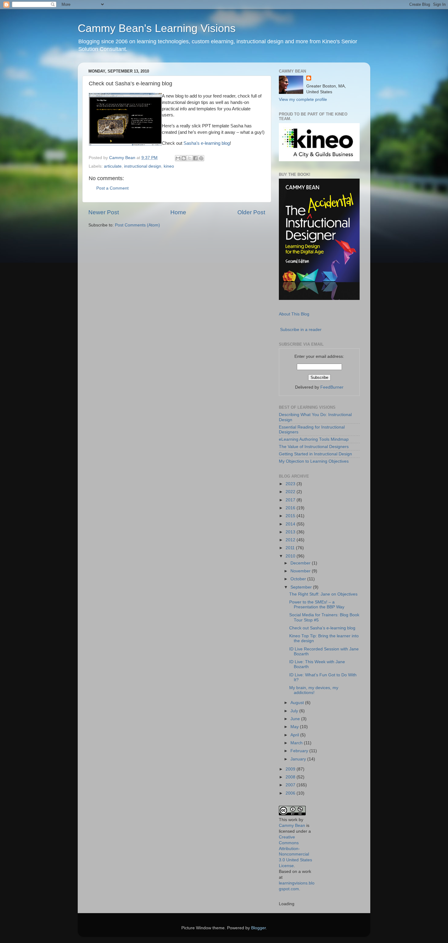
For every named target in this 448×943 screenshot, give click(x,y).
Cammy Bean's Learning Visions (157, 28)
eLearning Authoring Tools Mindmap (314, 439)
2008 (291, 777)
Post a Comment (112, 188)
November (301, 571)
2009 (291, 769)
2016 (291, 508)
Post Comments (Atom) (137, 225)
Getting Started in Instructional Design (315, 454)
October (298, 579)
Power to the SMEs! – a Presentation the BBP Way (316, 604)
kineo (169, 166)
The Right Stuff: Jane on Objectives (323, 594)
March (297, 743)
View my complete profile (303, 99)
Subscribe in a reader (301, 329)
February (299, 751)
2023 (291, 484)
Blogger (258, 928)
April (295, 735)
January (298, 759)
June (295, 719)
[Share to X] (190, 158)
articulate (113, 166)
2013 (291, 532)
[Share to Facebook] (195, 158)
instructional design (142, 166)
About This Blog (294, 314)
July (294, 711)
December (301, 563)
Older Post (251, 212)
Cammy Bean (123, 157)
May (295, 726)
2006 (291, 793)
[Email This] (178, 158)
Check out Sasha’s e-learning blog (322, 628)
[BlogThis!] (184, 158)
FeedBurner (331, 387)
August (297, 702)
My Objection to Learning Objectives (314, 461)
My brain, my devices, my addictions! (313, 690)
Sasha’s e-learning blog (206, 143)
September (301, 587)
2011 (291, 548)
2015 (291, 516)
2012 (291, 540)
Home (178, 212)
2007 (291, 785)
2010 (291, 556)
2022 (291, 491)
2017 (291, 500)
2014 (291, 524)
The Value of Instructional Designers (314, 446)
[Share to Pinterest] (201, 158)
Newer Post (103, 212)
